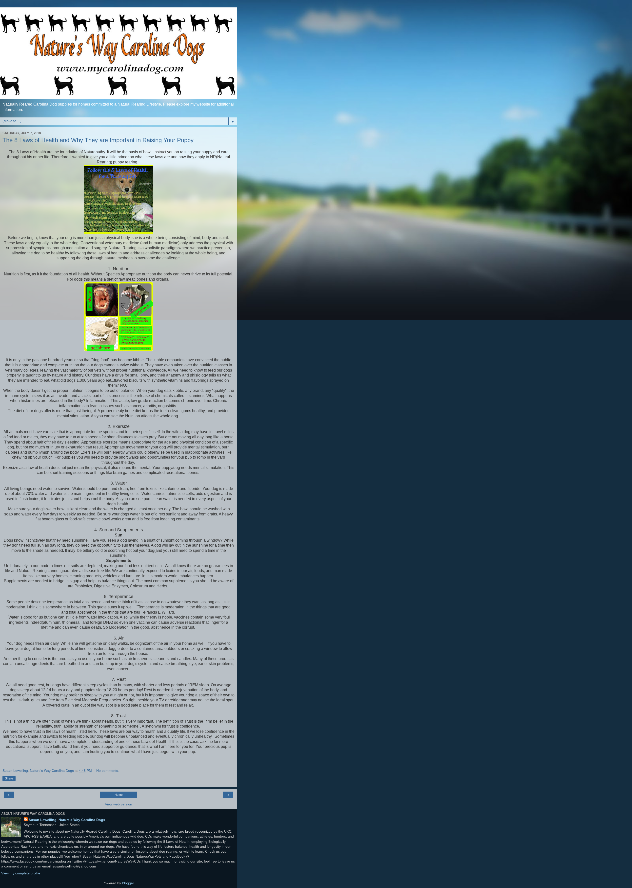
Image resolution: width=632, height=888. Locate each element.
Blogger (128, 883)
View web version (118, 804)
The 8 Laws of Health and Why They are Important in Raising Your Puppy (98, 140)
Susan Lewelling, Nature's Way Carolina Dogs (67, 820)
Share (9, 778)
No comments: (107, 771)
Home (119, 795)
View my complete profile (20, 873)
